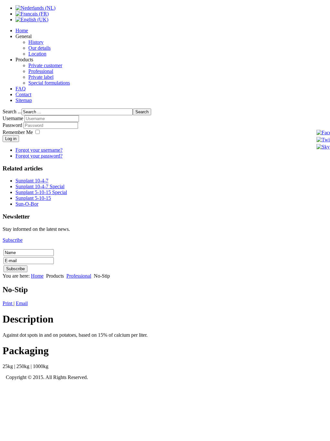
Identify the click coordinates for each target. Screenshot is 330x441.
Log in (10, 138)
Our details (39, 48)
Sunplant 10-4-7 (31, 180)
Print (8, 303)
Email (22, 303)
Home (21, 30)
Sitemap (23, 100)
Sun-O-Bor (26, 204)
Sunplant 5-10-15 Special (41, 192)
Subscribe (13, 240)
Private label (40, 77)
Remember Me (18, 132)
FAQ (20, 88)
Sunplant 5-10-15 (33, 198)
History (36, 42)
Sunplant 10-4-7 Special (39, 186)
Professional (40, 71)
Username (13, 118)
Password (13, 125)
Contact (23, 94)
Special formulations (49, 83)
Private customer (45, 65)
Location (37, 53)
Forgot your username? (39, 150)
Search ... (12, 111)
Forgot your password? (39, 156)
